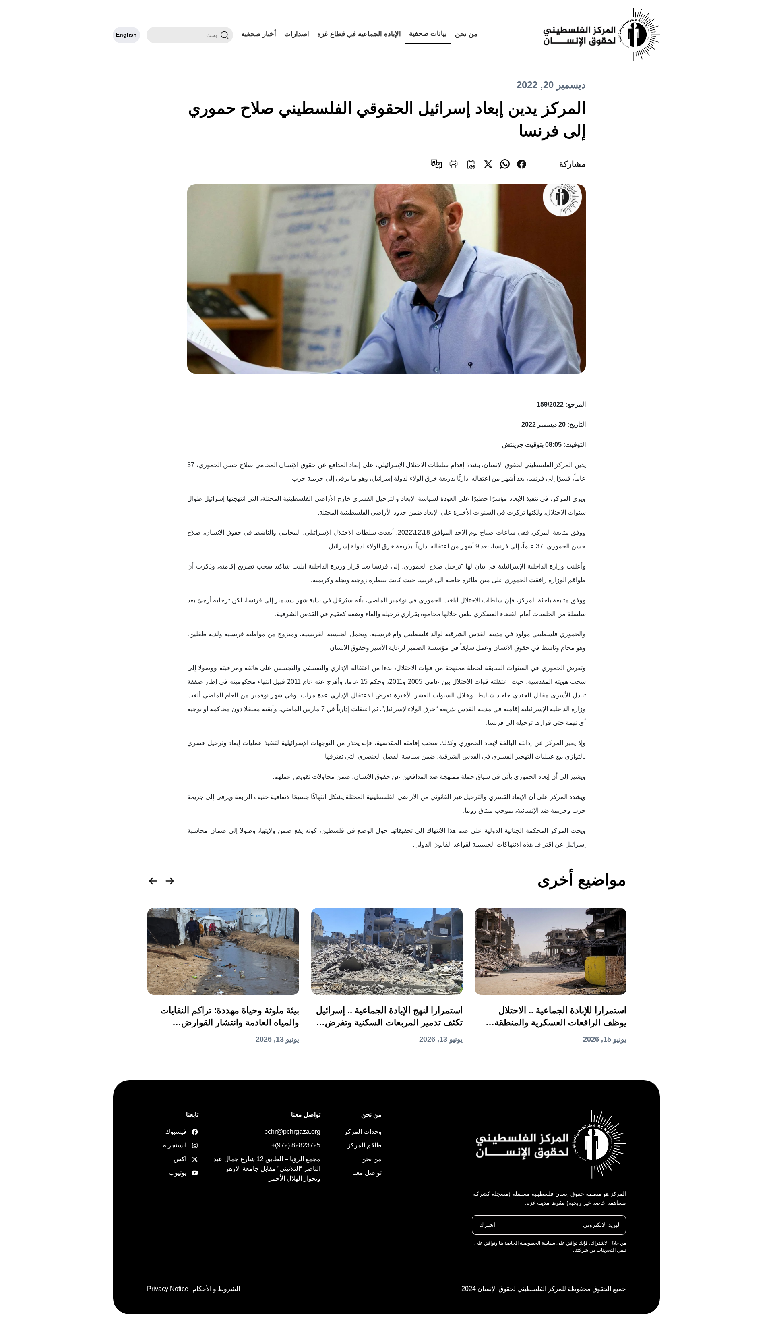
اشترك (487, 1224)
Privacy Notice (167, 1288)
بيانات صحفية (428, 33)
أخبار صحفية (258, 34)
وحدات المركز (363, 1131)
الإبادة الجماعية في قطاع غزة (359, 34)
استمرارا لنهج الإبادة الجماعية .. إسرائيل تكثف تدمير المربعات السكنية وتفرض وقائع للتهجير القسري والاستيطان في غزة (389, 1017)
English (126, 34)
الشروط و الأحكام (216, 1288)
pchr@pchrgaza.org (292, 1131)
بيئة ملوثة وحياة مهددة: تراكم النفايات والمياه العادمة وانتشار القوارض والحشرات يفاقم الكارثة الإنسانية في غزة (229, 1017)
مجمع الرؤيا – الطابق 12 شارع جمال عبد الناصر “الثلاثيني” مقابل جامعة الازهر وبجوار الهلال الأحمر (266, 1169)
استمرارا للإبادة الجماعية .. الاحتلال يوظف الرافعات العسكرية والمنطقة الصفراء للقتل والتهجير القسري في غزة (553, 1017)
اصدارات (296, 34)
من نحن (466, 34)
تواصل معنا (367, 1172)
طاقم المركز (364, 1145)
